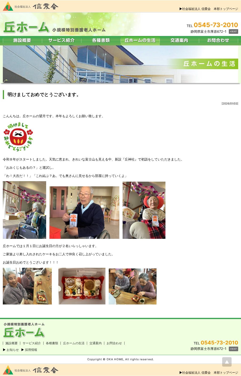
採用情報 (31, 350)
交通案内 (95, 343)
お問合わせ (114, 343)
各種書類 (52, 343)
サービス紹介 (32, 343)
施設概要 (11, 343)
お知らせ (13, 350)
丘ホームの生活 (73, 343)
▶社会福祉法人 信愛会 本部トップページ (208, 9)
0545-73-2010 (216, 24)
